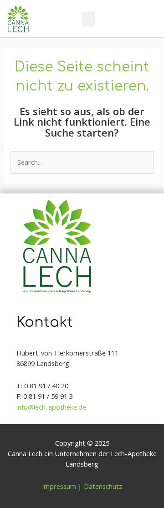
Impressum (59, 486)
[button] (88, 18)
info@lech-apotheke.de (51, 406)
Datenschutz (103, 486)
